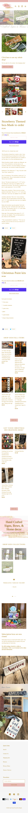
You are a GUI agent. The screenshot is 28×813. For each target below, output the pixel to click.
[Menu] (25, 6)
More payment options (14, 145)
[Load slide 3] (15, 596)
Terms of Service (7, 770)
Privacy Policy (6, 766)
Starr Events (11, 807)
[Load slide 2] (14, 596)
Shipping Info (6, 757)
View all (14, 420)
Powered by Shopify (18, 807)
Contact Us (5, 753)
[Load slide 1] (12, 596)
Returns (5, 761)
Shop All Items (7, 66)
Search (4, 749)
